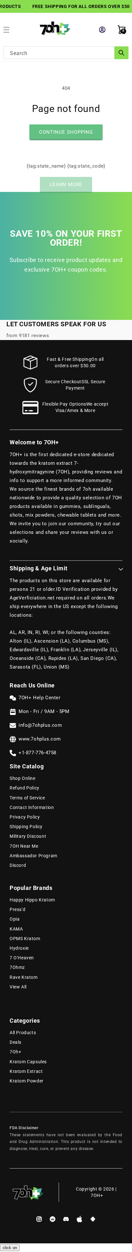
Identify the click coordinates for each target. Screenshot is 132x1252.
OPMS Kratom (25, 938)
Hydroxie (19, 948)
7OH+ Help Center (40, 698)
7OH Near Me (24, 846)
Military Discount (28, 836)
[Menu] (9, 30)
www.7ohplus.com (40, 739)
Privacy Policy (25, 817)
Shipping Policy (26, 826)
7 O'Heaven (22, 957)
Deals (15, 1042)
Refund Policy (24, 787)
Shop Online (23, 778)
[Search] (121, 52)
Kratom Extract (26, 1071)
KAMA (16, 928)
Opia (15, 919)
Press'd (17, 909)
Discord (18, 865)
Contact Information (32, 807)
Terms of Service (27, 797)
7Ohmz (17, 967)
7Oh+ (15, 1051)
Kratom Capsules (28, 1061)
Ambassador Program (33, 855)
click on (10, 1247)
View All (18, 986)
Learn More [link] (66, 184)
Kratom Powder (27, 1080)
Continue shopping (66, 132)
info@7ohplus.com (40, 725)
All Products (23, 1032)
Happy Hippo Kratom (32, 899)
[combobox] (66, 52)
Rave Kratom (24, 977)
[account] (102, 30)
